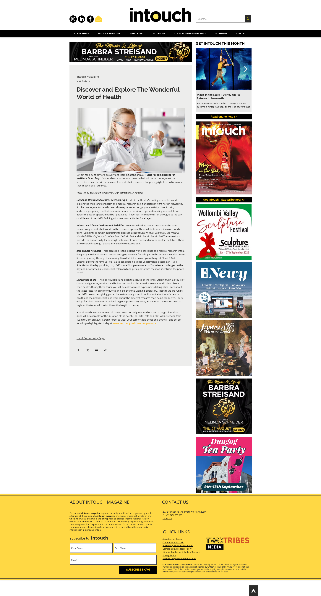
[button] (224, 199)
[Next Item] (245, 69)
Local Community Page (91, 338)
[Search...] (248, 18)
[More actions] (183, 78)
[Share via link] (105, 350)
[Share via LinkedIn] (96, 350)
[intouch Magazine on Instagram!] (73, 19)
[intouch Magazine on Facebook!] (90, 19)
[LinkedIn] (81, 19)
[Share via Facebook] (78, 350)
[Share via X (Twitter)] (87, 350)
